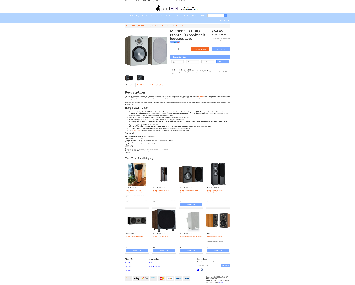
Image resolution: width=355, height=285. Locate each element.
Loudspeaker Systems (153, 26)
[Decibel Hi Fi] (177, 7)
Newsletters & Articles (191, 16)
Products (130, 16)
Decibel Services (166, 16)
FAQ (202, 16)
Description (130, 85)
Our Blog (128, 266)
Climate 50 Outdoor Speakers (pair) (191, 236)
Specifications (142, 85)
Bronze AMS (136, 130)
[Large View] (129, 78)
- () (222, 20)
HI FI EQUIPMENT (138, 26)
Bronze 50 (201, 96)
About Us (145, 16)
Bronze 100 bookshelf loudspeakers (173, 26)
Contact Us (154, 16)
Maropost (220, 282)
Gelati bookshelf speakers (215, 236)
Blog (137, 16)
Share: (172, 42)
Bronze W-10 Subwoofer (160, 236)
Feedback (178, 16)
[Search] (225, 15)
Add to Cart (201, 49)
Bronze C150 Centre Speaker (134, 236)
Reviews (153, 85)
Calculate (223, 62)
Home (128, 26)
